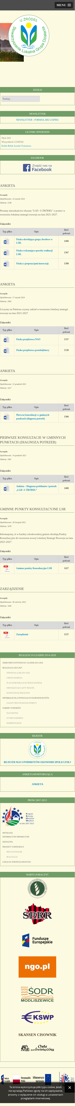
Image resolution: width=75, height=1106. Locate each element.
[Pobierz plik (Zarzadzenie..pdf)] (7, 634)
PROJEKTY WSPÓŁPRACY (13, 847)
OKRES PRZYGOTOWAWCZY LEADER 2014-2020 (22, 663)
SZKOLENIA (7, 842)
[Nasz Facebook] (37, 170)
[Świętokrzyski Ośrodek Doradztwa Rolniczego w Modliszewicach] (37, 1000)
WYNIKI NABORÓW (15, 718)
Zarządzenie (22, 634)
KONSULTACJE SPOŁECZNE (18, 693)
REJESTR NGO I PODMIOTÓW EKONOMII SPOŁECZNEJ (37, 762)
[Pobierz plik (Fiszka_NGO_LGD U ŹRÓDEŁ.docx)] (8, 339)
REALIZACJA (12, 857)
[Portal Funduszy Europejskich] (37, 946)
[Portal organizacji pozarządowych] (37, 976)
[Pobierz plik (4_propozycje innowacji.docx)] (8, 263)
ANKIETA (7, 186)
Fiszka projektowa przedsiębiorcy (32, 350)
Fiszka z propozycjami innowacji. (32, 263)
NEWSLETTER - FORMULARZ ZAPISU (37, 119)
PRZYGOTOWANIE (14, 852)
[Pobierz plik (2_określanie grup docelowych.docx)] (8, 241)
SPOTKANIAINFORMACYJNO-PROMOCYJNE (15, 835)
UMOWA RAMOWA (14, 678)
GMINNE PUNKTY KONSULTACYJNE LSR (33, 509)
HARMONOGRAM (14, 723)
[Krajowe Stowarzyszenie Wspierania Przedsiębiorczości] (37, 1023)
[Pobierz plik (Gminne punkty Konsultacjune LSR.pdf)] (7, 568)
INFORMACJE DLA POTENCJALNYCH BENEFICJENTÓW (25, 698)
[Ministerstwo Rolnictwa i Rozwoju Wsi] (37, 897)
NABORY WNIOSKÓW (11, 708)
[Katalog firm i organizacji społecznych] (37, 758)
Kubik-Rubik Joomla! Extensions (16, 146)
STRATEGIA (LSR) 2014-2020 (18, 673)
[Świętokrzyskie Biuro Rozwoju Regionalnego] (37, 923)
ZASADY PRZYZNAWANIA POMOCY (22, 703)
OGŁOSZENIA (12, 713)
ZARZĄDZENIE (12, 589)
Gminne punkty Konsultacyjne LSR (34, 568)
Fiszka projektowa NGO (28, 339)
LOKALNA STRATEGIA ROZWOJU (16, 862)
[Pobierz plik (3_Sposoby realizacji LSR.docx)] (8, 252)
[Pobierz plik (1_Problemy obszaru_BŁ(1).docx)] (8, 417)
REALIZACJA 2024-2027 (12, 668)
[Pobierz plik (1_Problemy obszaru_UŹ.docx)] (8, 488)
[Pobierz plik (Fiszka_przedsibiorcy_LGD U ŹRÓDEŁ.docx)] (8, 350)
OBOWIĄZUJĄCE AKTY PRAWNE (20, 688)
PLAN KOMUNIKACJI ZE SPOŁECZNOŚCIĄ (24, 683)
